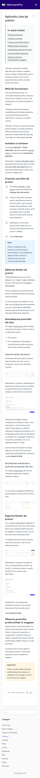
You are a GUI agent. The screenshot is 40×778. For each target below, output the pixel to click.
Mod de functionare (15, 35)
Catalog (5, 736)
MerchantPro (19, 773)
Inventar (5, 740)
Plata (4, 744)
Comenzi (5, 758)
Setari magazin (7, 729)
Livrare (4, 747)
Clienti (4, 762)
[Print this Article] (34, 16)
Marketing (5, 751)
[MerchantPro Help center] (12, 5)
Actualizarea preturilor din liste (20, 50)
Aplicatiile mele (27, 161)
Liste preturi (18, 326)
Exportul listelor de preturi (18, 53)
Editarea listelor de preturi (18, 46)
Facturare (5, 766)
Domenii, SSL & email (9, 733)
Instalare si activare (15, 38)
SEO (3, 755)
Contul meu (6, 725)
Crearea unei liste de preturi (18, 42)
